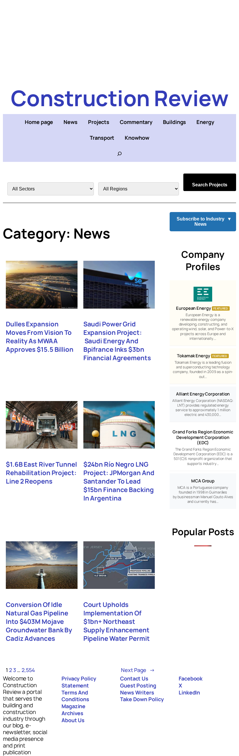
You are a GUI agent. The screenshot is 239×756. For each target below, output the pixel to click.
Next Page (138, 669)
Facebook (191, 678)
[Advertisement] (119, 41)
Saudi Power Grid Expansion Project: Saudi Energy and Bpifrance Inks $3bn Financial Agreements (117, 341)
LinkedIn (189, 692)
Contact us (134, 678)
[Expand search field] (119, 154)
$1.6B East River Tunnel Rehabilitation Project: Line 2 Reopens (41, 473)
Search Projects (209, 184)
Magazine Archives (73, 710)
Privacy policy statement (78, 682)
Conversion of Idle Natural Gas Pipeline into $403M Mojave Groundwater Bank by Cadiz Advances (39, 622)
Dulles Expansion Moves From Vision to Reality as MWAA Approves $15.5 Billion (39, 337)
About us (73, 720)
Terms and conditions (75, 696)
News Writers (137, 692)
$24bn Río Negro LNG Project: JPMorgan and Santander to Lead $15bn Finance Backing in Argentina (118, 481)
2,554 (28, 669)
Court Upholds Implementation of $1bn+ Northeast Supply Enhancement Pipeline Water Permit (116, 622)
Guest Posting (138, 685)
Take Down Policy (142, 699)
